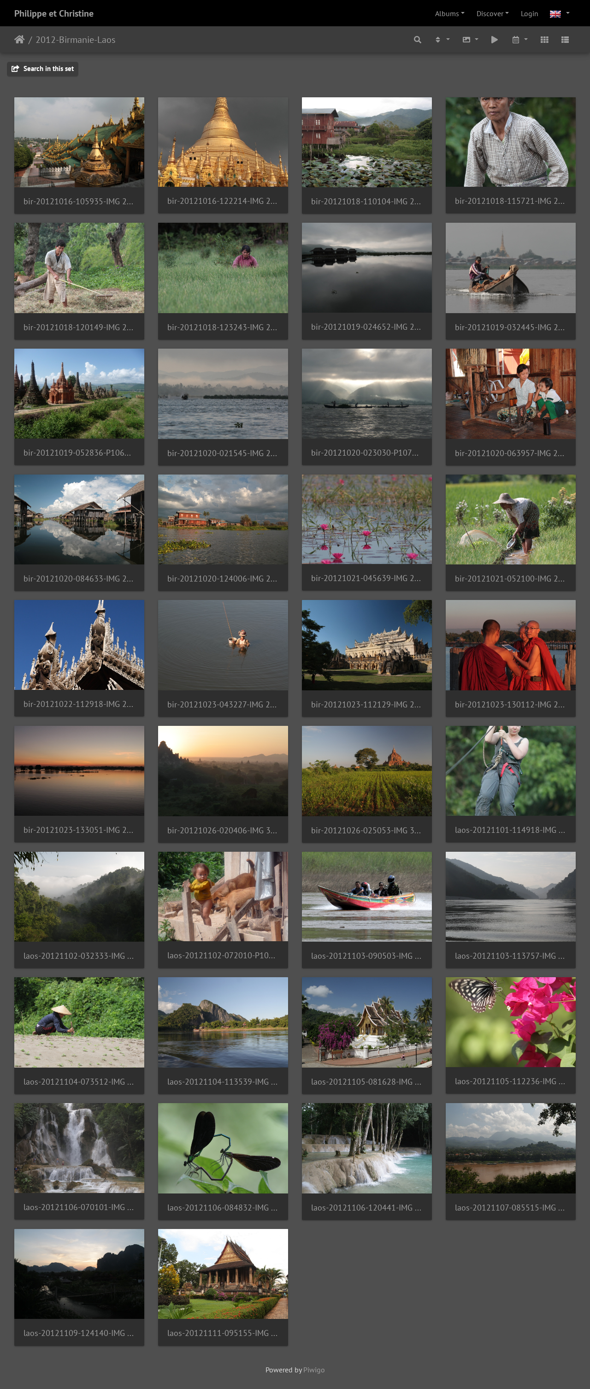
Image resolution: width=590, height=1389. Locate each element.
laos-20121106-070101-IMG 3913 (79, 1207)
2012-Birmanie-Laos (75, 40)
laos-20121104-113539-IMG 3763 (223, 1081)
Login (529, 13)
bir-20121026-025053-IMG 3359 (367, 830)
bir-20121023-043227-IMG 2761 (223, 704)
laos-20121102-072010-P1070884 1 (223, 955)
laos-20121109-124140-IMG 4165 (79, 1333)
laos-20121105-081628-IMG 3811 (367, 1081)
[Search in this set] (418, 39)
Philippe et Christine (54, 13)
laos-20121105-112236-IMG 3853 (510, 1081)
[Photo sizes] (470, 39)
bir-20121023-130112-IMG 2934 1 (510, 704)
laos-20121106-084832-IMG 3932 (223, 1207)
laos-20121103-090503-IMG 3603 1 (367, 956)
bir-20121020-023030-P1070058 (367, 452)
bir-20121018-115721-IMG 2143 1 (510, 201)
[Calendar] (519, 39)
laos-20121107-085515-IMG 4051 (510, 1207)
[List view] (565, 39)
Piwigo (314, 1369)
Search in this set (48, 68)
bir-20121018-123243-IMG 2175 (223, 327)
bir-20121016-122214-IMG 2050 (223, 201)
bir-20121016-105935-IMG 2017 (79, 201)
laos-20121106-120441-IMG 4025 (367, 1207)
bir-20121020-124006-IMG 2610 (223, 578)
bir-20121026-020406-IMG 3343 (223, 830)
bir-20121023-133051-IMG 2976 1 (79, 830)
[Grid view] (544, 39)
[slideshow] (495, 39)
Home (19, 40)
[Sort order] (441, 39)
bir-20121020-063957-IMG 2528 (510, 453)
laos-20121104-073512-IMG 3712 (79, 1081)
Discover (490, 13)
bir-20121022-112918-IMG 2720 (79, 704)
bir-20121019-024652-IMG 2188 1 (367, 327)
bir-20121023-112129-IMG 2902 (367, 704)
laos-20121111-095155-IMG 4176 (223, 1333)
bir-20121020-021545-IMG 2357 (223, 453)
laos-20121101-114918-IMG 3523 (510, 830)
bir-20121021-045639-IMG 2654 (367, 578)
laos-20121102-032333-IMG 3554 (79, 956)
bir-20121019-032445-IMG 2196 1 (510, 327)
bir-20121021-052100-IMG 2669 (510, 578)
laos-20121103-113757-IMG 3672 (510, 956)
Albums (447, 13)
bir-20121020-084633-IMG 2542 (79, 578)
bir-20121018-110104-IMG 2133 (367, 201)
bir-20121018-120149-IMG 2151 (79, 327)
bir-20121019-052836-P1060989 (79, 452)
